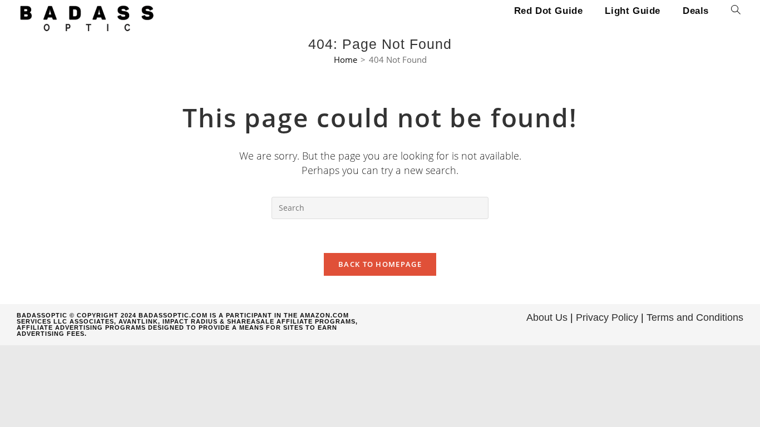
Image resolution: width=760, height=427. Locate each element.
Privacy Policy (607, 317)
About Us (546, 317)
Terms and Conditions (695, 317)
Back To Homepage (380, 264)
